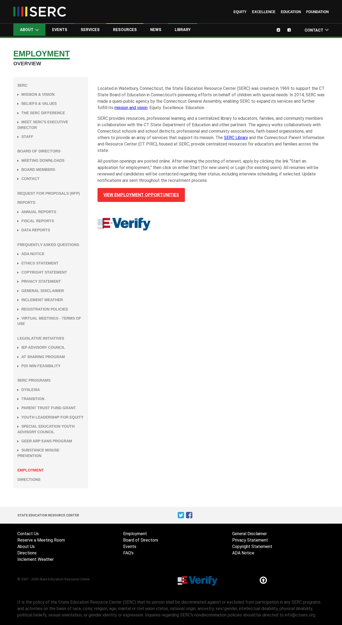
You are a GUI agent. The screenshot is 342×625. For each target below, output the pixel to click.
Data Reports (35, 230)
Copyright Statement (44, 272)
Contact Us (28, 533)
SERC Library (236, 137)
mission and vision (130, 107)
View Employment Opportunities (141, 194)
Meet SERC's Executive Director (42, 124)
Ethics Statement (40, 263)
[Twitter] (282, 29)
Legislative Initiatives (40, 338)
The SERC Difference (43, 113)
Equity (240, 12)
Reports (26, 203)
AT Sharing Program (43, 357)
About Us (26, 546)
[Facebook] (292, 29)
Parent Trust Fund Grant (48, 408)
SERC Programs (33, 380)
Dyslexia (30, 390)
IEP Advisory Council (43, 348)
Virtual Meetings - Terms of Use (49, 321)
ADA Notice (32, 254)
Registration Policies (44, 309)
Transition (32, 399)
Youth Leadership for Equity (52, 417)
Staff (27, 137)
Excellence (263, 12)
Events (129, 546)
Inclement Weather (42, 300)
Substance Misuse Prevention (38, 453)
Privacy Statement (41, 281)
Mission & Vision (38, 95)
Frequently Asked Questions (48, 245)
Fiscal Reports (37, 221)
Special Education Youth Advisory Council (46, 429)
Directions (28, 480)
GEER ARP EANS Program (46, 441)
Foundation (317, 12)
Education (291, 12)
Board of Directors (38, 151)
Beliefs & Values (39, 104)
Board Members (38, 170)
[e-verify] (124, 223)
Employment (30, 470)
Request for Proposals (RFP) (48, 193)
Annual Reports (38, 212)
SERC (22, 85)
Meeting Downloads (42, 161)
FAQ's (128, 552)
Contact (30, 179)
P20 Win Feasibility (40, 366)
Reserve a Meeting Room (41, 540)
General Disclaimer (42, 291)
